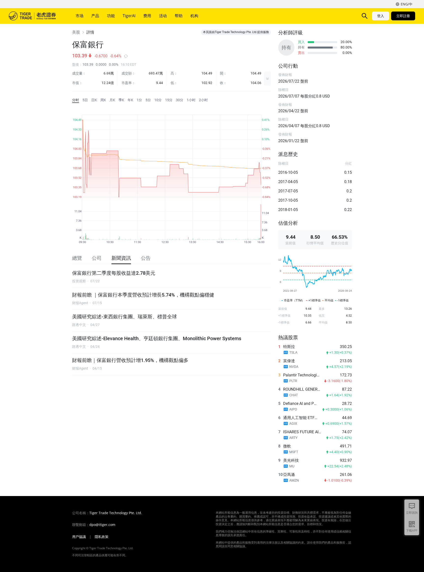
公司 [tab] (97, 258)
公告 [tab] (146, 258)
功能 (111, 15)
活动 (163, 15)
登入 (380, 15)
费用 (147, 15)
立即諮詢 (412, 512)
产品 (95, 15)
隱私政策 (101, 537)
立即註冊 (403, 15)
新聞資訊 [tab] (121, 258)
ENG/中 (406, 4)
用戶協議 (79, 537)
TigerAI (129, 15)
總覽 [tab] (77, 258)
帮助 (179, 15)
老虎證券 (36, 16)
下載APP (411, 530)
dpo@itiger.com (102, 524)
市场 (79, 15)
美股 (76, 32)
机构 (194, 15)
